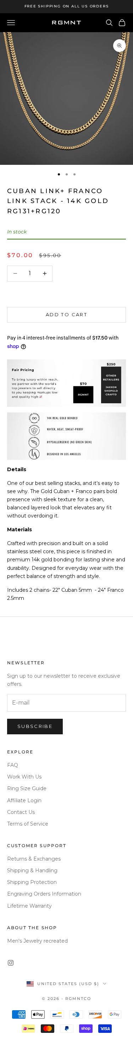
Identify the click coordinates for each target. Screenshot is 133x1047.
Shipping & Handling (32, 870)
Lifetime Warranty (29, 906)
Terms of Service (27, 824)
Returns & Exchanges (34, 859)
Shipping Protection (32, 882)
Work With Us (24, 777)
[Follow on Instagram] (10, 962)
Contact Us (21, 812)
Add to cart (66, 314)
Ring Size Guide (26, 788)
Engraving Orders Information (44, 894)
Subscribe (34, 726)
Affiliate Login (24, 800)
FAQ (12, 765)
